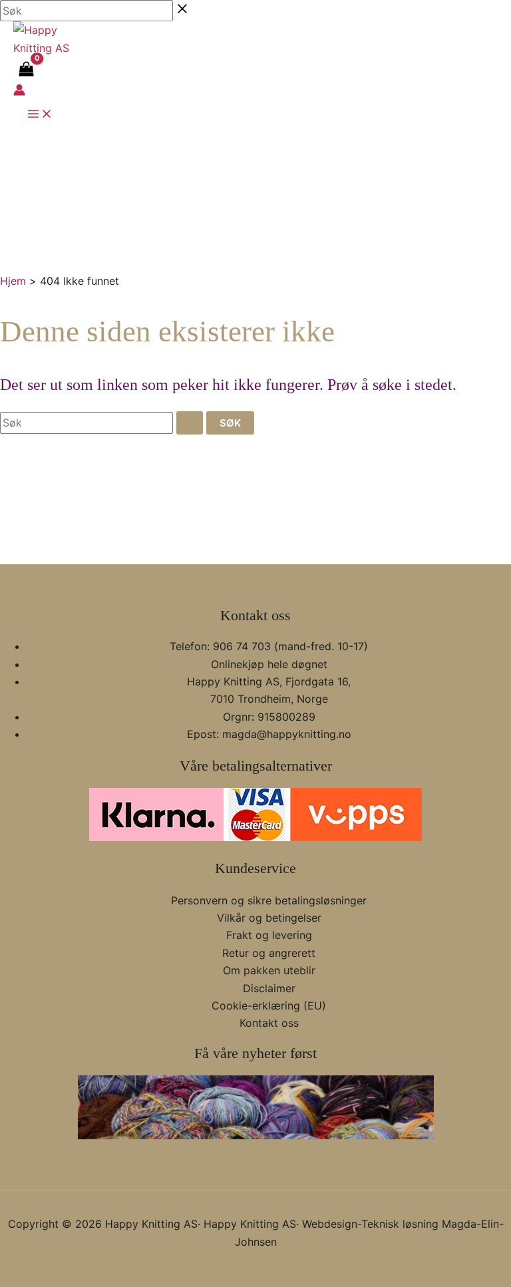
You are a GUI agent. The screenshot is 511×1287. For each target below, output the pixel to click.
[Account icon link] (19, 91)
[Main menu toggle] (40, 114)
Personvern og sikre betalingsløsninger (269, 900)
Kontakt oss (269, 1022)
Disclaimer (269, 988)
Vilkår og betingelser (269, 917)
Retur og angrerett (268, 953)
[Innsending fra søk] (189, 423)
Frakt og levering (269, 935)
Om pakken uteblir (269, 970)
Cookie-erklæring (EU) (269, 1005)
